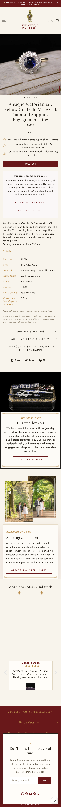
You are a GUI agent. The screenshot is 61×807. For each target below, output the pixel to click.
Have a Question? (30, 722)
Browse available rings (30, 202)
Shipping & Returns (30, 331)
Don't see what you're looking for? (30, 711)
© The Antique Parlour (30, 804)
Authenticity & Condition (30, 338)
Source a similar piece (30, 210)
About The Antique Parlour (29, 570)
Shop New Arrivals (30, 459)
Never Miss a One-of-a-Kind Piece (30, 733)
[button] (6, 672)
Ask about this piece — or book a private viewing (30, 348)
